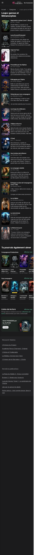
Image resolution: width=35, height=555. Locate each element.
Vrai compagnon (6, 278)
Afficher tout (28, 252)
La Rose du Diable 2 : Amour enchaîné (15, 374)
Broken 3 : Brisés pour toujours (13, 377)
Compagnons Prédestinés (9, 252)
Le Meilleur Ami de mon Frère (12, 356)
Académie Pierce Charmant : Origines (14, 348)
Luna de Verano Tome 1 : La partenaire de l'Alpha (16, 382)
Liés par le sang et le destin (11, 387)
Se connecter (28, 3)
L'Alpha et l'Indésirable (10, 352)
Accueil (3, 9)
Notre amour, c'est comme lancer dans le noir (16, 392)
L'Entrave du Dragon (9, 345)
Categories (12, 9)
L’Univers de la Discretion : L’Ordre (14, 359)
